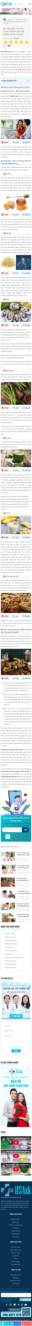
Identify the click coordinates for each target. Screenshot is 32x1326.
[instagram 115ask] (10, 1304)
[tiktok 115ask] (22, 1304)
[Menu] (30, 4)
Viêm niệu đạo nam (10, 961)
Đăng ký (25, 1299)
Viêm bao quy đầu (10, 940)
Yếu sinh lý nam (9, 954)
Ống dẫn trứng (15, 1264)
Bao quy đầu (16, 1219)
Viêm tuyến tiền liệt (10, 964)
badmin (16, 38)
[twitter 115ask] (14, 1304)
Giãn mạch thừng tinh (11, 944)
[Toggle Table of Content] (27, 80)
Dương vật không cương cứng (13, 957)
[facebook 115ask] (7, 1304)
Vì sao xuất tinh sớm (11, 967)
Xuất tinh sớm (15, 1234)
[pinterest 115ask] (18, 1304)
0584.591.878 (18, 836)
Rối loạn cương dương (16, 1225)
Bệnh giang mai (16, 1275)
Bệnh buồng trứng (15, 1250)
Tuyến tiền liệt (15, 1231)
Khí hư (16, 1258)
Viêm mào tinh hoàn (11, 950)
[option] (16, 10)
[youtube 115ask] (25, 1304)
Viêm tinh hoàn (9, 947)
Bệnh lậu (15, 1278)
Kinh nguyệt (15, 1261)
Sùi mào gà (15, 1283)
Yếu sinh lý (15, 1236)
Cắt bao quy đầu (10, 933)
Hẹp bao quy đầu (10, 937)
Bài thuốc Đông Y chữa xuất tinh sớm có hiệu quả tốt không (23, 880)
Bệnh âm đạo (15, 1247)
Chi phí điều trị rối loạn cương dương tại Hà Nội (24, 893)
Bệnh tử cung (16, 1253)
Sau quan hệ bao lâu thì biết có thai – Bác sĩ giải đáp (23, 855)
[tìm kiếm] (14, 4)
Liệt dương (15, 1222)
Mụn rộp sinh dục (15, 1281)
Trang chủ (9, 19)
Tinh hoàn (16, 1228)
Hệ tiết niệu (15, 1256)
